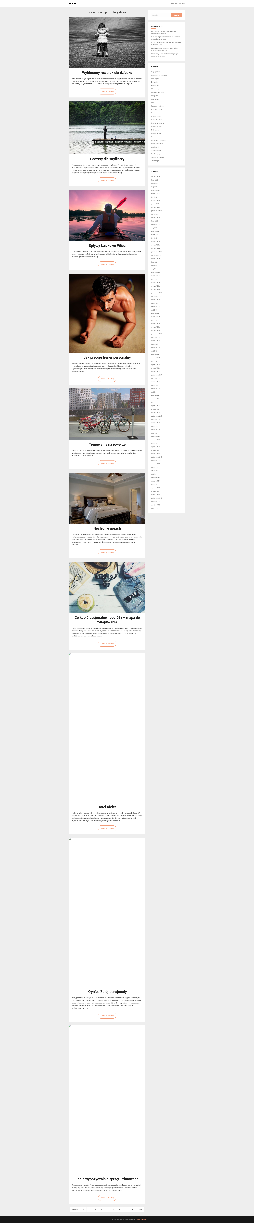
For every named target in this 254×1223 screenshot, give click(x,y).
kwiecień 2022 (155, 354)
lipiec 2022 (154, 344)
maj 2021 (154, 392)
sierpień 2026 (155, 176)
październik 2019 (156, 457)
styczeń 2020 (155, 447)
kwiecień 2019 (155, 477)
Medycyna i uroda (156, 126)
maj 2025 (154, 228)
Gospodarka (155, 99)
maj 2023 (154, 310)
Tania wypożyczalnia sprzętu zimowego (107, 1179)
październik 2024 (156, 252)
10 (126, 1209)
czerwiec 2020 (155, 429)
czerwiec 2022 (155, 347)
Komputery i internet (157, 106)
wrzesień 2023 (156, 296)
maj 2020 (154, 433)
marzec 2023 (155, 317)
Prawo (153, 137)
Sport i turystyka (156, 154)
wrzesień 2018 (156, 501)
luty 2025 (154, 238)
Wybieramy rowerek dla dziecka (107, 73)
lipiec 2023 (154, 303)
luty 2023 (154, 320)
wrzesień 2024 (156, 255)
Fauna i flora (155, 85)
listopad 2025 (155, 207)
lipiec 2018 (154, 508)
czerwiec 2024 (155, 265)
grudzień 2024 (155, 245)
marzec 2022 (155, 358)
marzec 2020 (155, 440)
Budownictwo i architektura (159, 75)
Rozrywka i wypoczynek (158, 140)
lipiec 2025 (154, 221)
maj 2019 (154, 474)
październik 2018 (156, 498)
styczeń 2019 (155, 488)
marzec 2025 (155, 235)
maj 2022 (154, 351)
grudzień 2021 (155, 368)
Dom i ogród (155, 78)
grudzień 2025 (155, 204)
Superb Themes (140, 1220)
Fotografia (154, 96)
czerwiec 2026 (155, 183)
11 (133, 1209)
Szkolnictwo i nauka (157, 157)
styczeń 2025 (155, 241)
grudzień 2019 (155, 450)
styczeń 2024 (155, 282)
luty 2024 (154, 279)
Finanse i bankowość (157, 92)
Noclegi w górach (107, 528)
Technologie (155, 161)
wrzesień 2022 (156, 337)
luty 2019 (154, 484)
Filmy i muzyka (156, 89)
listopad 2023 (155, 289)
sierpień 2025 (155, 217)
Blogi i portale (155, 72)
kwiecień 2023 (155, 313)
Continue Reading (107, 91)
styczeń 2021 (155, 406)
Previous (75, 1209)
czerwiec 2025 (155, 224)
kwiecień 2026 (155, 190)
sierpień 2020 (155, 423)
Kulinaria (154, 113)
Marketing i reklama (157, 123)
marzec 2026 (155, 193)
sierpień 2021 (155, 382)
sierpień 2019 (155, 464)
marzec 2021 (155, 399)
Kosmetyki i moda (156, 109)
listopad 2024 (155, 248)
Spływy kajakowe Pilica (107, 245)
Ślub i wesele (155, 147)
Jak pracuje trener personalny (107, 357)
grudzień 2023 (155, 286)
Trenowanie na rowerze (107, 444)
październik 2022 (156, 334)
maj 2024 (154, 269)
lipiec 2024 (154, 262)
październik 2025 (156, 211)
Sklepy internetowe (157, 143)
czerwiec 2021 (155, 388)
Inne (152, 102)
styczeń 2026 (155, 200)
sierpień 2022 (155, 341)
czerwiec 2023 (155, 306)
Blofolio (72, 3)
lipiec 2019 (154, 467)
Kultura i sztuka (156, 116)
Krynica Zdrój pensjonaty (107, 992)
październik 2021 (156, 375)
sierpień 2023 (155, 299)
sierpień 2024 (155, 258)
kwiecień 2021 (155, 395)
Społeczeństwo (156, 150)
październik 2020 (156, 416)
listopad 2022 (155, 330)
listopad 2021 (155, 371)
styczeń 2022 (155, 365)
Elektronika (154, 82)
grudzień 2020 (155, 409)
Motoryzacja (155, 130)
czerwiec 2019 (155, 471)
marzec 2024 (155, 276)
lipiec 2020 (154, 426)
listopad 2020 (155, 412)
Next (140, 1209)
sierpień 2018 (155, 505)
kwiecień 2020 (155, 436)
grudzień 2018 (155, 491)
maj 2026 (154, 187)
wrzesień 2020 (156, 419)
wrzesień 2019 (156, 460)
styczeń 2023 (155, 323)
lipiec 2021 (154, 385)
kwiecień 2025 (155, 231)
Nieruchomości (156, 133)
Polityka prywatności (178, 3)
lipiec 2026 (154, 180)
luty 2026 (154, 197)
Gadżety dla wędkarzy (107, 159)
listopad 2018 (155, 495)
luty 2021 (154, 402)
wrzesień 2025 (156, 214)
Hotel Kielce (107, 807)
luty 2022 (154, 361)
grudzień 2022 (155, 327)
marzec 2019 (155, 481)
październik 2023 (156, 293)
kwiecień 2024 (155, 272)
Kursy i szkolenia (156, 120)
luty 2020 (154, 443)
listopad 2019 (155, 453)
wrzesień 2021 (156, 378)
